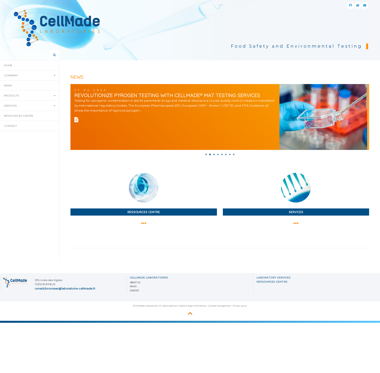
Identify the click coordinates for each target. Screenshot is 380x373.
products (11, 95)
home (8, 65)
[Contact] (364, 5)
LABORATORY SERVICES (273, 277)
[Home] (357, 5)
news (8, 85)
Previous (346, 76)
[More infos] (77, 120)
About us (135, 282)
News (133, 286)
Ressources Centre (18, 115)
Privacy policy (240, 306)
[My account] (350, 5)
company (11, 75)
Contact (10, 125)
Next (366, 76)
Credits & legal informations (192, 306)
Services (10, 105)
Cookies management (219, 306)
